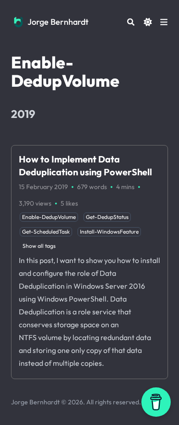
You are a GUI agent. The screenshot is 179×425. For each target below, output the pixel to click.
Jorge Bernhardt (58, 22)
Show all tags (39, 245)
